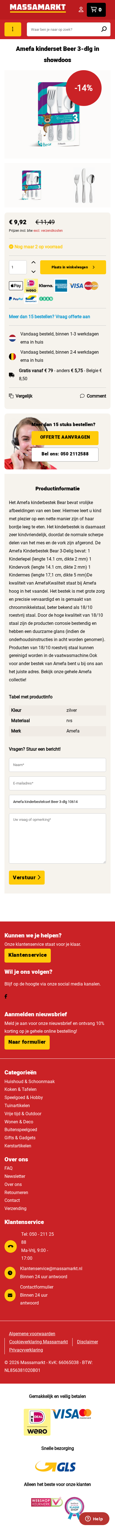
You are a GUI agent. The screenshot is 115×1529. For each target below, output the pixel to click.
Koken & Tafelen (20, 1089)
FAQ (8, 1168)
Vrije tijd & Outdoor (22, 1113)
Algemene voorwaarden (32, 1333)
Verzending (15, 1208)
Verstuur (25, 878)
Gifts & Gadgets (19, 1137)
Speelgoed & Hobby (23, 1097)
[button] (27, 956)
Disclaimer (87, 1341)
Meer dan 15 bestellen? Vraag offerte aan (49, 316)
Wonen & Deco (18, 1121)
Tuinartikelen (17, 1105)
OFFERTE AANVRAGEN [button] (65, 437)
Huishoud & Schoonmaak (29, 1081)
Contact (12, 1200)
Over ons (13, 1184)
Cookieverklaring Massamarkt (38, 1341)
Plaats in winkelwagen (70, 267)
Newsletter (14, 1176)
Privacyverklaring (26, 1350)
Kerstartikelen (17, 1145)
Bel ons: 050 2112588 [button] (65, 454)
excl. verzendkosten (48, 231)
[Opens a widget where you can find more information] (94, 1519)
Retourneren (16, 1192)
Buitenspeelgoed (20, 1129)
